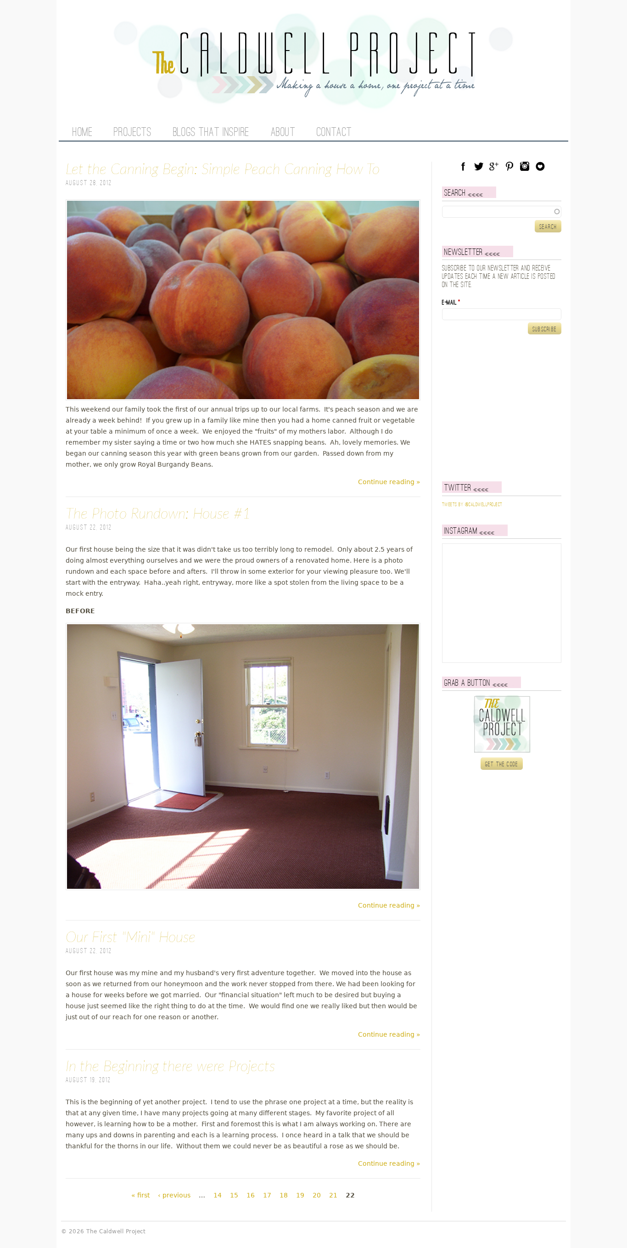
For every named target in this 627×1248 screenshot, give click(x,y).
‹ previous (174, 1195)
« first (140, 1195)
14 (217, 1195)
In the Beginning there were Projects (170, 1066)
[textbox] (501, 212)
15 (234, 1195)
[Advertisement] (499, 407)
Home (82, 132)
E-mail (451, 302)
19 (300, 1195)
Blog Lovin (540, 166)
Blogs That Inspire (211, 132)
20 (317, 1195)
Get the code (502, 764)
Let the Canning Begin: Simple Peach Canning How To (223, 169)
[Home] (313, 92)
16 (250, 1195)
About (283, 132)
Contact (334, 132)
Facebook (463, 166)
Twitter (478, 166)
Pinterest (509, 166)
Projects (132, 132)
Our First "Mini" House (131, 937)
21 (333, 1195)
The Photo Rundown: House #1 (158, 514)
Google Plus (493, 166)
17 (267, 1195)
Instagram (524, 166)
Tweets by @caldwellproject (472, 505)
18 (284, 1195)
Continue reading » (389, 482)
